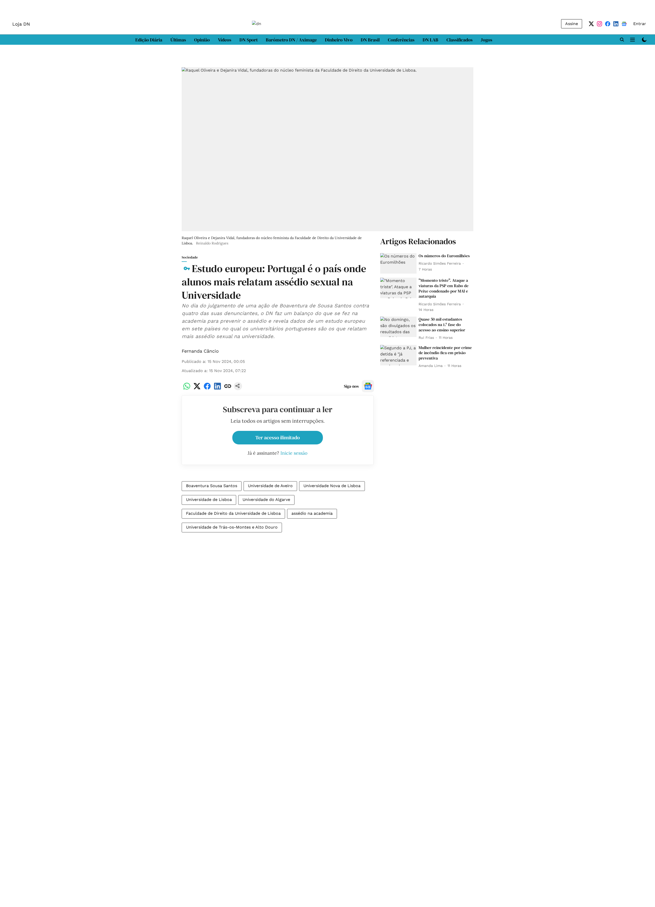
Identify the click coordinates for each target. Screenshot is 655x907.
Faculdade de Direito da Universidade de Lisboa (233, 513)
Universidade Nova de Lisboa (332, 485)
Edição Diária (148, 40)
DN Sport (248, 40)
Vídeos (224, 40)
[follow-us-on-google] (368, 386)
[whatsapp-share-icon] (187, 388)
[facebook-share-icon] (207, 388)
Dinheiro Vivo (339, 40)
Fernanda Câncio (200, 351)
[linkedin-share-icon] (217, 388)
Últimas (178, 40)
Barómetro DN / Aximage (291, 40)
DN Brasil (370, 40)
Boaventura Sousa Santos (211, 485)
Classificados (459, 40)
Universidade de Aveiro (270, 485)
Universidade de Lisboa (209, 499)
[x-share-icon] (197, 388)
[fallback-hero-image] (398, 263)
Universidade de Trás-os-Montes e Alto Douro (232, 527)
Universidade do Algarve (266, 499)
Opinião (202, 40)
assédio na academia (312, 513)
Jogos (486, 40)
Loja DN (21, 24)
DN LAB (430, 40)
